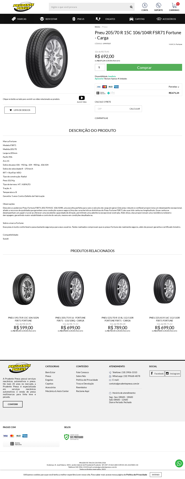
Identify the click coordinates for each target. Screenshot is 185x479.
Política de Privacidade (87, 379)
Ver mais (25, 343)
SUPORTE (158, 10)
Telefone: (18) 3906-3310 (124, 372)
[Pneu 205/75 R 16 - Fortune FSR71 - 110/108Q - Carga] (70, 305)
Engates (49, 379)
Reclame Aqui (82, 391)
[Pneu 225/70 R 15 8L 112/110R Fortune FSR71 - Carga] (117, 305)
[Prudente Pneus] (23, 6)
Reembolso (81, 387)
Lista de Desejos (21, 110)
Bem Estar (50, 372)
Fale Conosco (82, 372)
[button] (82, 99)
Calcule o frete (103, 102)
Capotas (49, 383)
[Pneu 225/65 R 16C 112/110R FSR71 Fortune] (164, 305)
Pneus (48, 376)
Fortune (179, 44)
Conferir (13, 404)
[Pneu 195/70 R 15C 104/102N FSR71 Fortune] (23, 305)
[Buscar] (131, 7)
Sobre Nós (81, 376)
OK (134, 108)
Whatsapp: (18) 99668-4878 (126, 376)
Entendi (155, 474)
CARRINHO (174, 7)
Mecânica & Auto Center (57, 391)
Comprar (144, 67)
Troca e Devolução (85, 383)
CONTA (144, 10)
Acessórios (50, 387)
